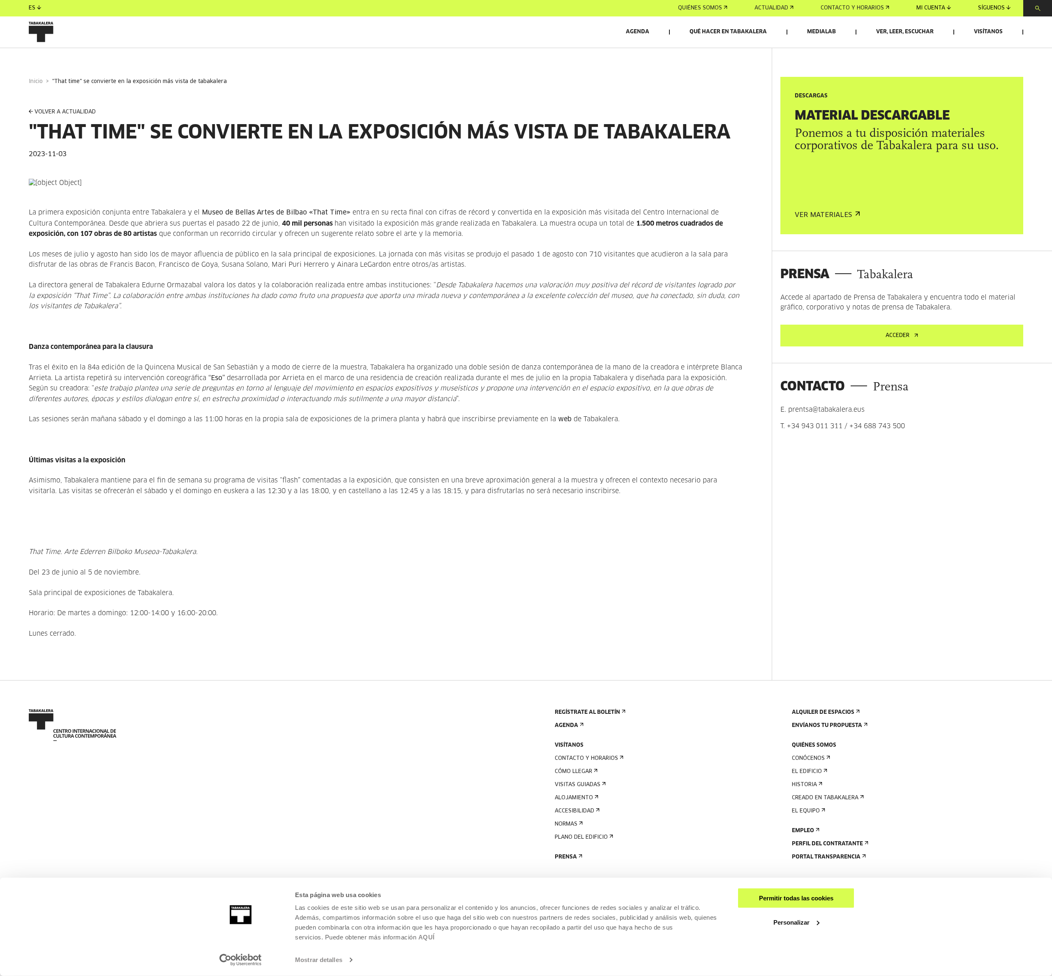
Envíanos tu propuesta (827, 725)
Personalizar (791, 921)
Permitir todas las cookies (796, 898)
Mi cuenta (930, 8)
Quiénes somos (700, 8)
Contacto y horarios (852, 8)
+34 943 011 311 (814, 426)
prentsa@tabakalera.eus (826, 409)
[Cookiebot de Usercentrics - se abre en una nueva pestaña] (241, 960)
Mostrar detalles (318, 959)
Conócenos (808, 758)
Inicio (36, 81)
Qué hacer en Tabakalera (728, 32)
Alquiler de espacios (823, 712)
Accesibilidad (574, 811)
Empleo (803, 830)
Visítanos (988, 32)
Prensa (566, 857)
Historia (804, 784)
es (32, 8)
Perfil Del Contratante (827, 844)
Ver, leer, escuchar (905, 32)
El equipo (806, 811)
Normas (566, 824)
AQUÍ (426, 937)
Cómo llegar (573, 771)
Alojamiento (574, 798)
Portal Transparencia (826, 857)
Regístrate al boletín (587, 712)
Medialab (821, 32)
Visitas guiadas (577, 784)
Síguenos (991, 8)
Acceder (897, 335)
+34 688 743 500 (877, 426)
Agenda (637, 32)
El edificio (807, 771)
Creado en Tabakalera (825, 798)
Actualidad (771, 8)
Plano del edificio (581, 837)
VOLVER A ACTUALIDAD (65, 112)
